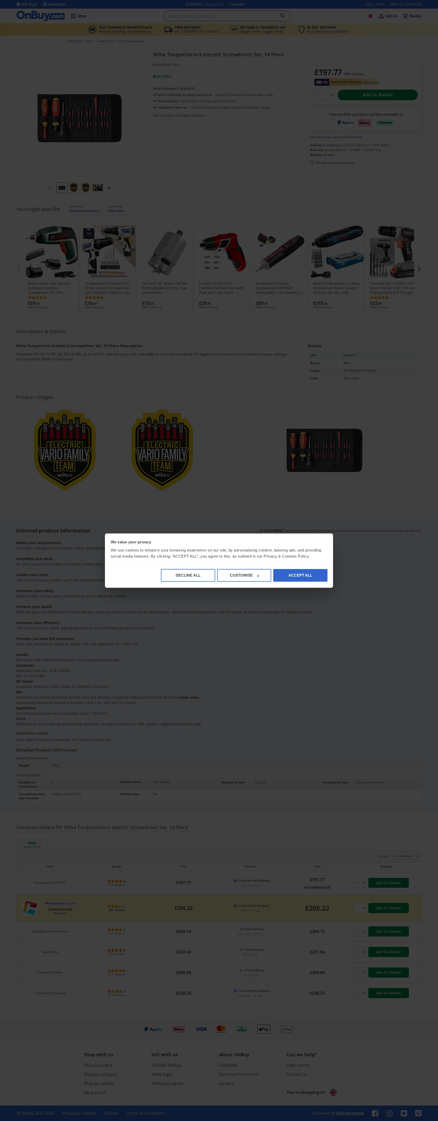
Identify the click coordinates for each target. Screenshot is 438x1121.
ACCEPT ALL (300, 575)
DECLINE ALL (188, 575)
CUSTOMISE (241, 575)
